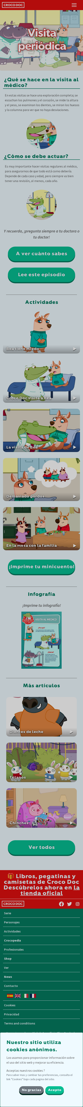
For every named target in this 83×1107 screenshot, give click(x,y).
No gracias (31, 1090)
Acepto (54, 1090)
